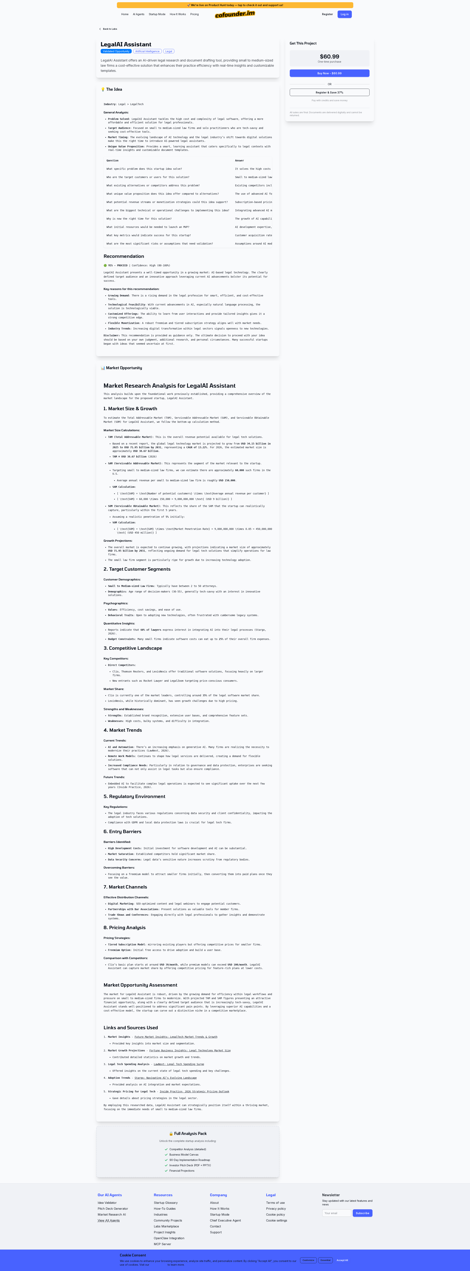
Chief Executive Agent (225, 1220)
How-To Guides (165, 1208)
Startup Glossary (166, 1203)
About (214, 1203)
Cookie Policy (158, 1264)
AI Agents (138, 14)
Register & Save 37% (329, 92)
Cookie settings (276, 1220)
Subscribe (362, 1213)
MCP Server (162, 1244)
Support (216, 1232)
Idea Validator (107, 1203)
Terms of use (275, 1203)
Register (327, 14)
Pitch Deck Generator (113, 1208)
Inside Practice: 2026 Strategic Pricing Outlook (194, 1091)
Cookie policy (275, 1214)
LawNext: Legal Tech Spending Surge (179, 1064)
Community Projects (168, 1220)
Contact (215, 1226)
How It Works (178, 14)
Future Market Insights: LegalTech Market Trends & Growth (176, 1036)
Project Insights (164, 1232)
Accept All (342, 1260)
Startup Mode (157, 14)
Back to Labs (110, 29)
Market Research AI (112, 1214)
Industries (161, 1214)
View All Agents (109, 1220)
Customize (308, 1260)
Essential (325, 1260)
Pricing (194, 14)
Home (125, 14)
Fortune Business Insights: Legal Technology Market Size (190, 1050)
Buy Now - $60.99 (329, 73)
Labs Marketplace (166, 1226)
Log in (345, 14)
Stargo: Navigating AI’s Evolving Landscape (166, 1077)
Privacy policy (276, 1208)
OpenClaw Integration (169, 1238)
